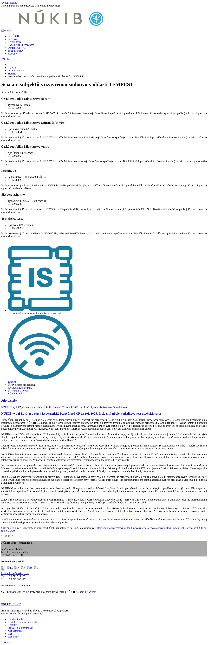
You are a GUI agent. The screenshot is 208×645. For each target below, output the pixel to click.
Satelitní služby (15, 50)
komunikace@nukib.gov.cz (15, 573)
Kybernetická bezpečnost (21, 44)
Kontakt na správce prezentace (23, 622)
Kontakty (12, 53)
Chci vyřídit (89, 591)
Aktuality (9, 400)
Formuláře (15, 613)
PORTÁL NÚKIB (11, 604)
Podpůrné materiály (32, 613)
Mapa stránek (15, 630)
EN (3, 59)
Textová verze (8, 642)
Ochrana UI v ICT (17, 47)
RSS (10, 633)
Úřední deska (14, 42)
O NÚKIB (13, 36)
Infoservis (13, 39)
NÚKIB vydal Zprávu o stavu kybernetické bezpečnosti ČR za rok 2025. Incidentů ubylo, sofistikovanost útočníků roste (81, 413)
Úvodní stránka (9, 2)
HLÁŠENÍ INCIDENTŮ (15, 585)
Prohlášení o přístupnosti (20, 627)
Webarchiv (13, 636)
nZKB (4, 613)
